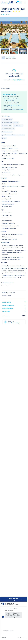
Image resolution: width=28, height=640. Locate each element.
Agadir (7, 14)
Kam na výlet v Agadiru (8, 305)
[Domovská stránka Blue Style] (7, 2)
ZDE (22, 109)
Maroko (2, 14)
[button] (14, 58)
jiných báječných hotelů (18, 80)
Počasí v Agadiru (6, 302)
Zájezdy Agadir (6, 311)
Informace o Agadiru (7, 308)
